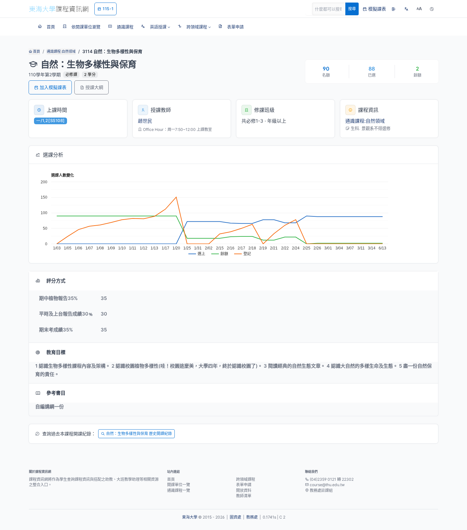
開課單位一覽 (178, 484)
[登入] (393, 9)
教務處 (252, 517)
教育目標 (55, 352)
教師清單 (243, 495)
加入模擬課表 (53, 87)
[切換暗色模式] (431, 9)
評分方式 (55, 281)
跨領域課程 (245, 479)
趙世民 (145, 121)
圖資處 (235, 517)
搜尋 (352, 8)
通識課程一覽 (178, 490)
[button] (155, 26)
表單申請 (243, 484)
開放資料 (243, 490)
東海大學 (189, 517)
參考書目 (55, 393)
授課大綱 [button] (94, 87)
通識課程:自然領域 (61, 51)
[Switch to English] (406, 9)
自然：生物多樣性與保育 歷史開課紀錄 (139, 433)
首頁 (36, 51)
